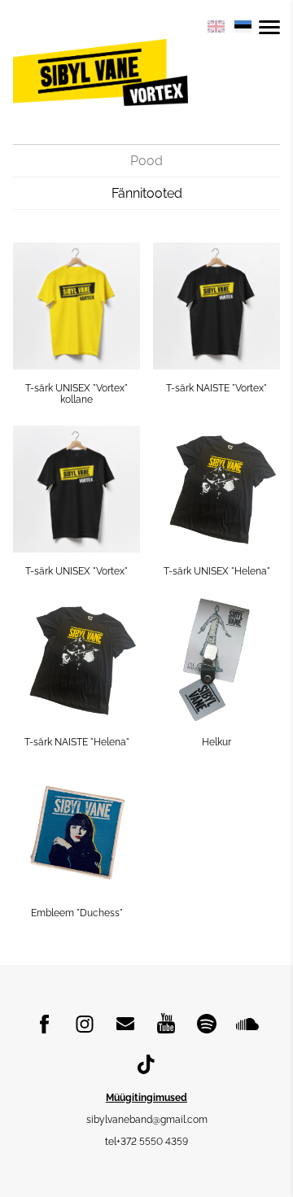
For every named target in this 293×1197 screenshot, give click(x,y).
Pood (146, 160)
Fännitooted (147, 193)
